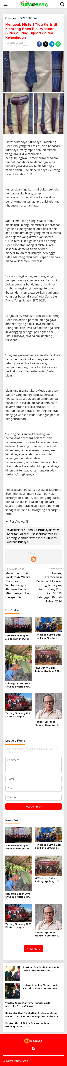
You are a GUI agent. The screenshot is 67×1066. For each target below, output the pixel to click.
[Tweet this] (45, 44)
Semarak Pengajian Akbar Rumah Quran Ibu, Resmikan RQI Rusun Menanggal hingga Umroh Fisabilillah (17, 637)
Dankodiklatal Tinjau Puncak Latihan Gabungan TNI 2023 (27, 1025)
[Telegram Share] (51, 44)
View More (33, 948)
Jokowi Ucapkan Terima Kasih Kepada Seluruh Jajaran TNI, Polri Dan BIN (40, 987)
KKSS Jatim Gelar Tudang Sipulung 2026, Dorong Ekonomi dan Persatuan (48, 669)
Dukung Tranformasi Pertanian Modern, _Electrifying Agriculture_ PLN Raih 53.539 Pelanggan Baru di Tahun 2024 (49, 585)
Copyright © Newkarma (15, 1060)
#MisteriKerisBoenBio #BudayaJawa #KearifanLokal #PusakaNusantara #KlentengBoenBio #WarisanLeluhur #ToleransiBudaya (33, 536)
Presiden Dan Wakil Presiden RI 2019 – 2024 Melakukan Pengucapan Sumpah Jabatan (41, 969)
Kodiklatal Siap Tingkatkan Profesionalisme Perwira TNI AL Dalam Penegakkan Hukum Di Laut (31, 1014)
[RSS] (33, 559)
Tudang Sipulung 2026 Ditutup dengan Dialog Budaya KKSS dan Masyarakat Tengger (18, 715)
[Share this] (39, 44)
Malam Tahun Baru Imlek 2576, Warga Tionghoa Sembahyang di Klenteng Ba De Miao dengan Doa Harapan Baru (18, 583)
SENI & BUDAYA (12, 45)
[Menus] (5, 4)
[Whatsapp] (58, 44)
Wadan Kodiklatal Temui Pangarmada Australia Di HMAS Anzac (27, 1004)
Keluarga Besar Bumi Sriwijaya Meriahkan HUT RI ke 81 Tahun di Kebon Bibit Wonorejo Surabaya (18, 685)
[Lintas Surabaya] (34, 4)
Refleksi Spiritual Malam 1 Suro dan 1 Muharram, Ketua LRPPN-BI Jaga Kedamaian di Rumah (47, 723)
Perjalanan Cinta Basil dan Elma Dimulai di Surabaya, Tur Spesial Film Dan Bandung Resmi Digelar (48, 636)
